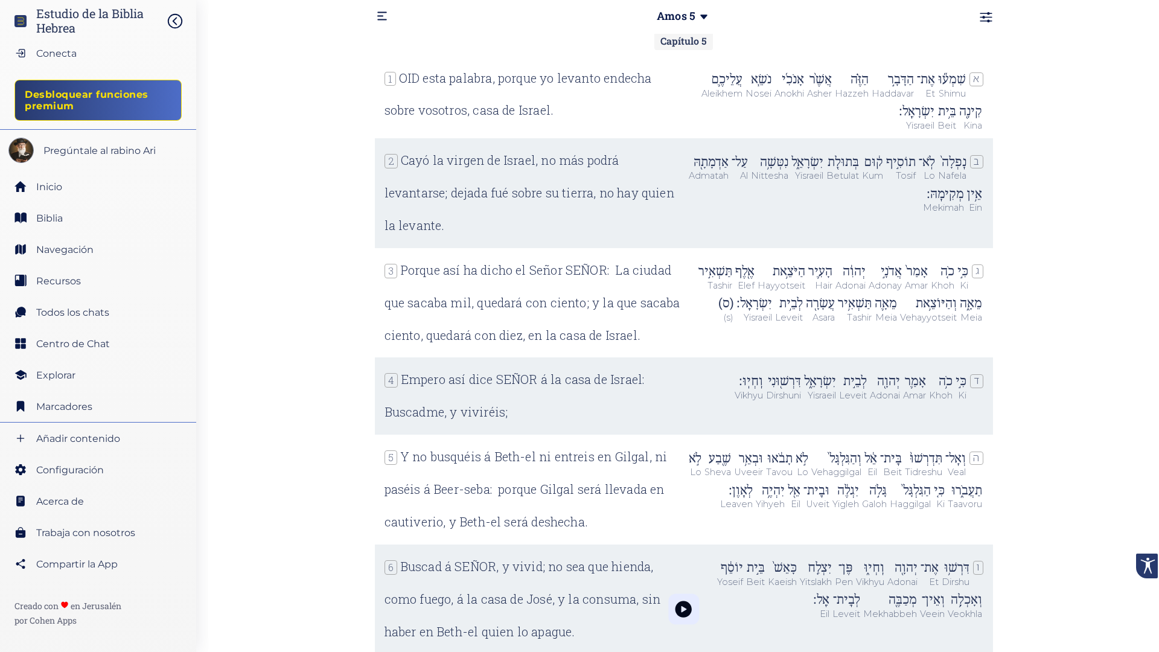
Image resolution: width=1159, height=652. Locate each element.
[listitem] (98, 218)
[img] (181, 21)
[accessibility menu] (1147, 566)
